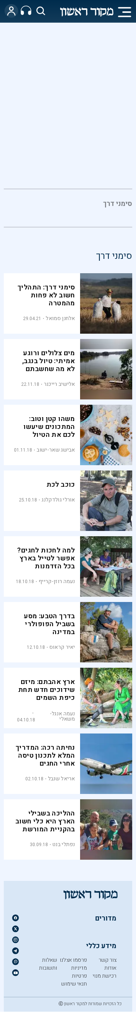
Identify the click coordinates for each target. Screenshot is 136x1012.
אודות (110, 968)
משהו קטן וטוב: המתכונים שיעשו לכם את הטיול (49, 427)
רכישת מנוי (104, 976)
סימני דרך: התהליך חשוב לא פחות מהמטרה (46, 295)
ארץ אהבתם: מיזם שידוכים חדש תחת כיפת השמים (46, 690)
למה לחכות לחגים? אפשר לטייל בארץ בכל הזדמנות (46, 558)
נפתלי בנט (64, 844)
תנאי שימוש (74, 984)
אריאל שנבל (61, 779)
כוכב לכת (60, 485)
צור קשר (107, 960)
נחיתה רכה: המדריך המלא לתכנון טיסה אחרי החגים (45, 756)
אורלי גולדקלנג (58, 500)
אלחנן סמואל (60, 318)
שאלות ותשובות (48, 964)
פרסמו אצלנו (73, 960)
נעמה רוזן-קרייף (57, 581)
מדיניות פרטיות (79, 972)
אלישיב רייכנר (59, 384)
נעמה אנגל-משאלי (62, 716)
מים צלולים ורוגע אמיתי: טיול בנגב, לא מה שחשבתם (48, 361)
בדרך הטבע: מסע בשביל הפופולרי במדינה (49, 624)
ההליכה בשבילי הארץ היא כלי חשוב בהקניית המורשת (45, 821)
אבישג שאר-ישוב (56, 450)
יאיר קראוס (62, 647)
